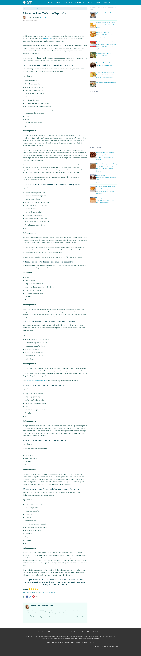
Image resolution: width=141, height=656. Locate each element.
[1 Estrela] (30, 589)
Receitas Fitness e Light (37, 8)
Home (25, 8)
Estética (89, 2)
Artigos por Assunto (81, 632)
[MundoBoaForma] (28, 2)
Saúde (98, 2)
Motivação (107, 2)
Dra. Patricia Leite (44, 17)
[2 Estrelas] (32, 589)
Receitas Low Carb (50, 592)
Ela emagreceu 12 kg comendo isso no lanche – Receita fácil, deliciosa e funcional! (106, 200)
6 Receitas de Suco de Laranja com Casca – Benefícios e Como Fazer (106, 25)
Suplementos (78, 2)
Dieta (48, 2)
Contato (71, 632)
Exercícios (67, 2)
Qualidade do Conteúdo (95, 632)
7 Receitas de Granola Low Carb (106, 13)
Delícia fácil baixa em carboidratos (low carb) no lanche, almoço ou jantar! (104, 34)
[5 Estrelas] (38, 589)
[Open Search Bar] (116, 2)
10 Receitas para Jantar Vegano (106, 82)
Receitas (57, 2)
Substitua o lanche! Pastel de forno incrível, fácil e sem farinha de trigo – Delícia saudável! (106, 75)
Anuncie (65, 632)
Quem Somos (42, 632)
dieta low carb (47, 38)
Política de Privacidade (54, 632)
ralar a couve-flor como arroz (37, 380)
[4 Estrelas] (36, 589)
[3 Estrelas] (34, 589)
